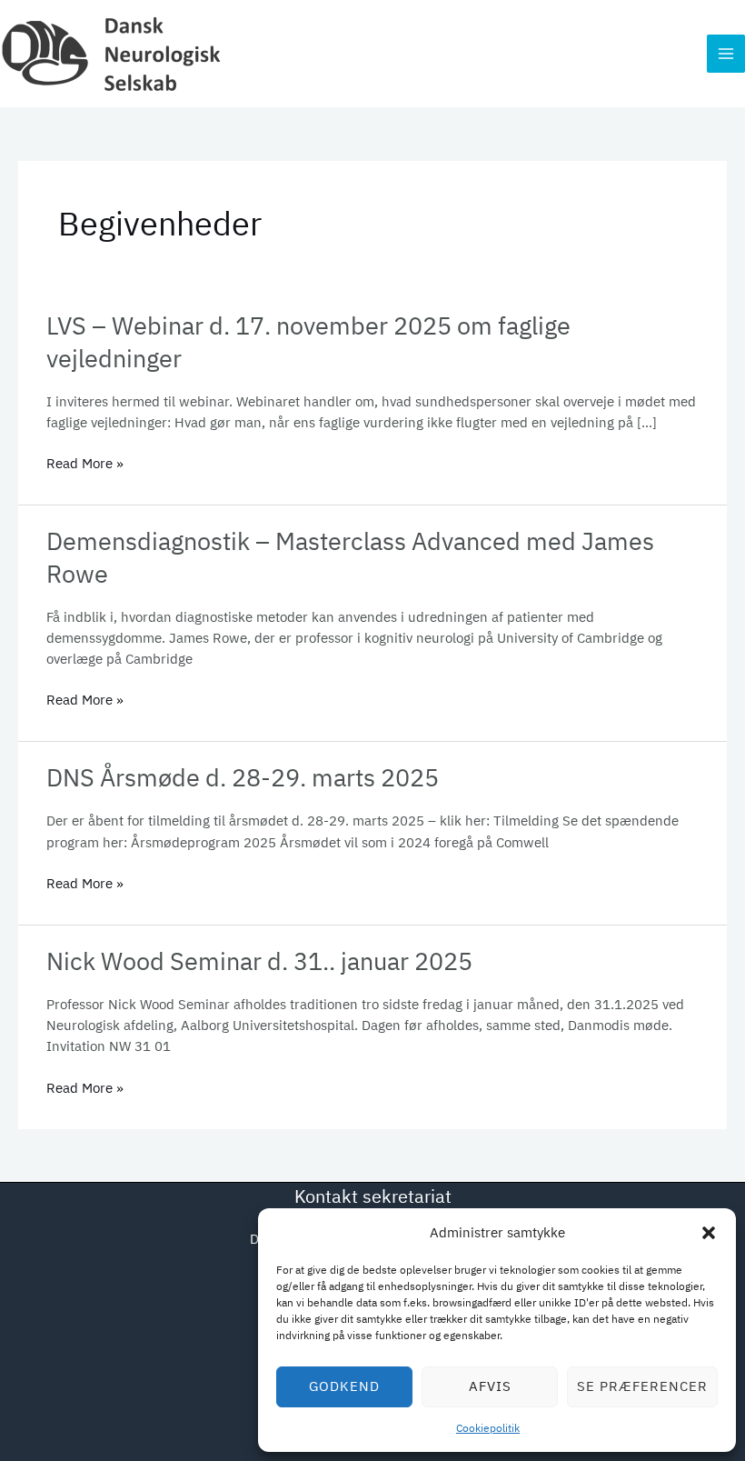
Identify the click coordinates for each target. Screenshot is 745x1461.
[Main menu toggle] (726, 54)
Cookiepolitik (488, 1428)
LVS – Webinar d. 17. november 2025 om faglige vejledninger (308, 342)
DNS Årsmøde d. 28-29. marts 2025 (242, 777)
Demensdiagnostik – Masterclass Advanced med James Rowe (350, 557)
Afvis (490, 1386)
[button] (709, 1233)
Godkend (344, 1386)
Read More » (85, 463)
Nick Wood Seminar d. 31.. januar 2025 (259, 961)
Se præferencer (642, 1386)
